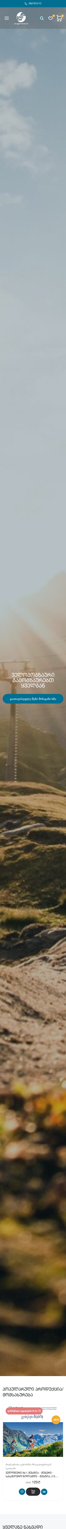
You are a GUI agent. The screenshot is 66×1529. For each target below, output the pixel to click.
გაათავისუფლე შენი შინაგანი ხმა (33, 698)
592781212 (35, 3)
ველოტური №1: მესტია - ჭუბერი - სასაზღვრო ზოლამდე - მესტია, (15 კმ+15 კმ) (30, 1477)
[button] (42, 18)
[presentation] (3, 688)
